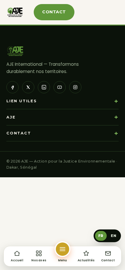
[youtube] (59, 87)
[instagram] (75, 87)
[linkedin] (44, 87)
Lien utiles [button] (21, 101)
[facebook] (12, 87)
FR (100, 235)
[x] (28, 87)
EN (113, 235)
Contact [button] (18, 133)
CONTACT (54, 11)
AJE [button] (10, 117)
